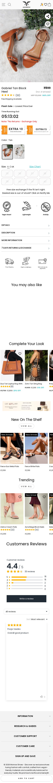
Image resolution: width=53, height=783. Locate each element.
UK (12, 166)
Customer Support (25, 736)
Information (25, 716)
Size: (21, 166)
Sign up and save (25, 756)
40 (19, 181)
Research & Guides (25, 726)
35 (7, 173)
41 (32, 181)
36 (19, 173)
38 (45, 173)
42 (45, 181)
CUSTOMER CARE (25, 746)
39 (7, 181)
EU (8, 166)
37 (32, 173)
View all (26, 426)
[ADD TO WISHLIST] (48, 24)
